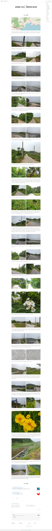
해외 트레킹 (48, 9)
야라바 (14, 514)
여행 (12, 503)
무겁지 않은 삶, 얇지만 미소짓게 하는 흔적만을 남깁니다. (18, 515)
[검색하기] (44, 1)
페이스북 (37, 509)
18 (28, 526)
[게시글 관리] (14, 498)
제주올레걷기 (48, 5)
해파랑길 (47, 10)
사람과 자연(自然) (48, 21)
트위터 (40, 509)
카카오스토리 (38, 509)
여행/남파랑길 (26, 5)
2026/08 (29, 523)
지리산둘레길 (48, 6)
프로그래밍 (47, 15)
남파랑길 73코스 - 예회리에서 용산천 (26, 7)
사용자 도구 (48, 14)
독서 (47, 20)
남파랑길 (47, 11)
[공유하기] (13, 498)
